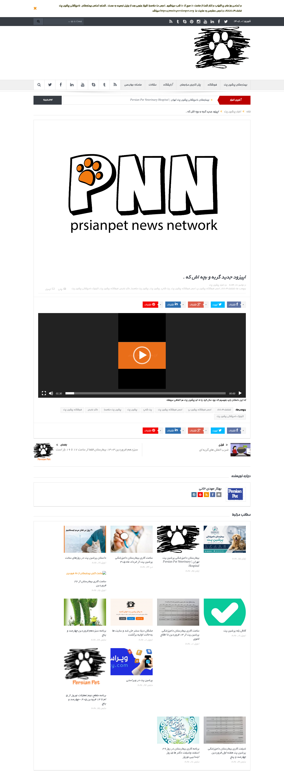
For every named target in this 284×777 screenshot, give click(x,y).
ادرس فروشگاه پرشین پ (208, 289)
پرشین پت (155, 289)
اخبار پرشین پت (216, 285)
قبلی (221, 445)
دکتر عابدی (125, 289)
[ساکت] (51, 393)
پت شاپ (165, 289)
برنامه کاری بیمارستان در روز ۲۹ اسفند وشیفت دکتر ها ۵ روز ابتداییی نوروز (180, 753)
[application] (142, 355)
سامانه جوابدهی (133, 84)
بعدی (63, 445)
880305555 (228, 289)
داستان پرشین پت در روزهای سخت (85, 558)
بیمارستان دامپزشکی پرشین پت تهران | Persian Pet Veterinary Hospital (180, 562)
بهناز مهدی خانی (210, 489)
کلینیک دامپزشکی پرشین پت (84, 289)
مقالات (152, 84)
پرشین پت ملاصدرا (139, 289)
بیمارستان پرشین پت (235, 84)
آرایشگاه (168, 84)
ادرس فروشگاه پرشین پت (183, 289)
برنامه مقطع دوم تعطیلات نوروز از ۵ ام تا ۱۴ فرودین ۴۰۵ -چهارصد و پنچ (86, 699)
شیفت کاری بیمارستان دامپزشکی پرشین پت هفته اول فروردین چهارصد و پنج (227, 753)
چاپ (60, 289)
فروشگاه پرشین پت (109, 289)
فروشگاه (212, 84)
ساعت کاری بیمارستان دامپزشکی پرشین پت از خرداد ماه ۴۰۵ (178, 103)
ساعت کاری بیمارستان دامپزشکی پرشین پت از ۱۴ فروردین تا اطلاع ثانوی (180, 635)
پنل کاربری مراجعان (190, 84)
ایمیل (48, 289)
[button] (142, 355)
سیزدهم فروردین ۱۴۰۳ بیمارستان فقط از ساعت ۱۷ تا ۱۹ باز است (97, 449)
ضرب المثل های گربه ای (213, 450)
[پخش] (240, 393)
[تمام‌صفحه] (44, 393)
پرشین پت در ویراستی (139, 680)
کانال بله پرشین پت (234, 631)
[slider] (145, 393)
